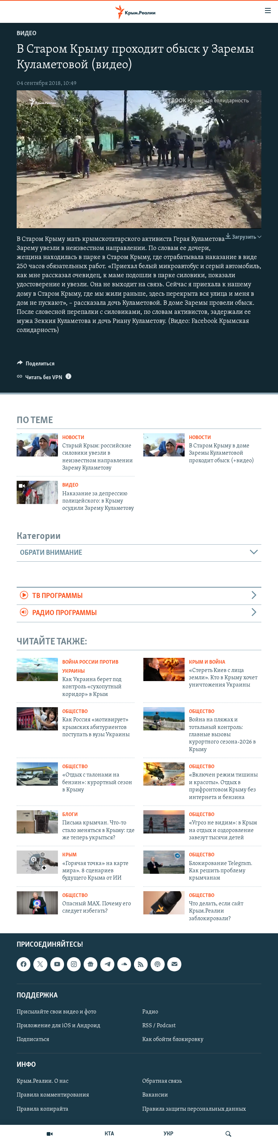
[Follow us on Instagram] (74, 964)
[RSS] (141, 964)
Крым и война (207, 662)
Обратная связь (162, 1081)
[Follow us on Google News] (90, 964)
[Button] (36, 365)
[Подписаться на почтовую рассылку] (174, 964)
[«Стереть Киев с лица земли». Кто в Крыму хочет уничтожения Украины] (164, 669)
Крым (69, 855)
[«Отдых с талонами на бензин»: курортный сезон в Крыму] (37, 774)
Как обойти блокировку (172, 1039)
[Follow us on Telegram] (107, 964)
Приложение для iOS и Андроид (58, 1026)
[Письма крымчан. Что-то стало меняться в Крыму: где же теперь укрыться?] (37, 821)
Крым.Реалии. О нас (42, 1081)
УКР (168, 1134)
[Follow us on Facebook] (23, 964)
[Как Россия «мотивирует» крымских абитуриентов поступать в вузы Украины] (37, 718)
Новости (73, 438)
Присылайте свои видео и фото (56, 1012)
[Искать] (228, 1134)
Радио (150, 1012)
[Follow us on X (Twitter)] (40, 964)
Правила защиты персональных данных (194, 1109)
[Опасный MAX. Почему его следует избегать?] (37, 902)
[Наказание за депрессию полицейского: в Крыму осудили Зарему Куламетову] (37, 492)
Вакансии (155, 1095)
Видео (27, 33)
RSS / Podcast (159, 1026)
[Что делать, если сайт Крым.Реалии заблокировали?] (164, 902)
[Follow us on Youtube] (57, 964)
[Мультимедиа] (49, 1134)
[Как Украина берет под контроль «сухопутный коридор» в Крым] (37, 669)
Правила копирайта (42, 1109)
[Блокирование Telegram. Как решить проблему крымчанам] (164, 862)
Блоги (70, 815)
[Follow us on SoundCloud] (124, 964)
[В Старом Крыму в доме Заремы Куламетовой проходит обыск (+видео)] (164, 444)
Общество (75, 711)
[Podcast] (157, 964)
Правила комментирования (53, 1095)
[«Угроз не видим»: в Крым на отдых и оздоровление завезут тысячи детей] (164, 821)
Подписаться (33, 1039)
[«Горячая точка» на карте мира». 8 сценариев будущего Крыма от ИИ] (37, 862)
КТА (109, 1134)
